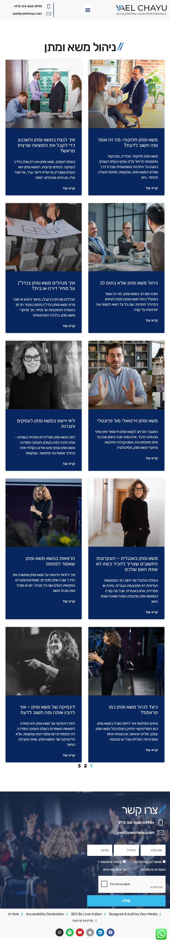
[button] (88, 10)
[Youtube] (80, 932)
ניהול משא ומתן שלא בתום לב (129, 283)
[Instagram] (60, 932)
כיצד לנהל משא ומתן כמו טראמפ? (133, 709)
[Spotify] (70, 932)
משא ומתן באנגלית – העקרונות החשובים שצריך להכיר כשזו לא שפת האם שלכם (127, 563)
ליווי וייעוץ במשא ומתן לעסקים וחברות (46, 423)
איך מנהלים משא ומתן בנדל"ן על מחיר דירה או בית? (46, 285)
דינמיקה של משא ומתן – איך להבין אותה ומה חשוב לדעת (47, 709)
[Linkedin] (100, 932)
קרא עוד (151, 188)
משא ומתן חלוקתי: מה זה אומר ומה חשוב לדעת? (127, 142)
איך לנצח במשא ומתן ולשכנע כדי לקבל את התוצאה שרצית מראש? (46, 145)
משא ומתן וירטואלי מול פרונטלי (127, 421)
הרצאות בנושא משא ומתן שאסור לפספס (50, 561)
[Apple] (90, 932)
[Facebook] (110, 932)
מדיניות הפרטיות (114, 870)
